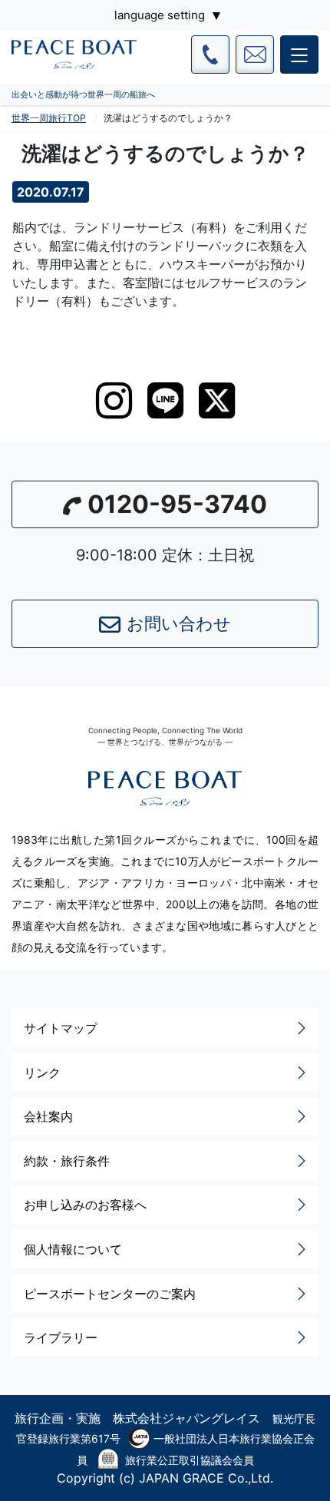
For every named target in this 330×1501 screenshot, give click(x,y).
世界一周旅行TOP (49, 118)
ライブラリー (60, 1337)
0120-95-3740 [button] (177, 504)
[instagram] (114, 401)
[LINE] (165, 400)
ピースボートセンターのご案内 (110, 1293)
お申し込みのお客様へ (85, 1204)
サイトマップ (60, 1028)
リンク (42, 1072)
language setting (159, 15)
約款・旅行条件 (67, 1161)
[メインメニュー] (299, 54)
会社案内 (48, 1116)
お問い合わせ (179, 623)
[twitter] (217, 401)
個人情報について (73, 1249)
